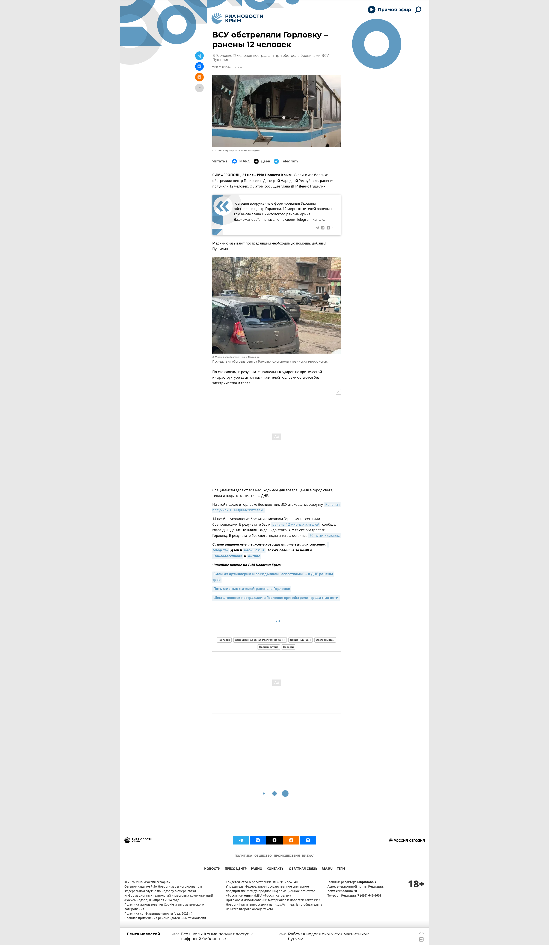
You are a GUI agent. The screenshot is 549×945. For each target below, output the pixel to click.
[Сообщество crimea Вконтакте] (258, 840)
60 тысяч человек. (324, 535)
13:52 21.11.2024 (221, 67)
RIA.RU (327, 869)
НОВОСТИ (212, 869)
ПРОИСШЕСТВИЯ (287, 856)
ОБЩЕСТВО (263, 856)
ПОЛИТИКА (243, 856)
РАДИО (256, 869)
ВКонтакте (254, 550)
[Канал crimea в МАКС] (308, 840)
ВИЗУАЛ (308, 856)
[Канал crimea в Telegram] (241, 840)
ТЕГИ (341, 869)
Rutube (254, 556)
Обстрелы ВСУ (325, 639)
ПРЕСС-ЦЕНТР (236, 869)
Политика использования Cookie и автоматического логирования (164, 907)
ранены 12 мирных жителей (295, 524)
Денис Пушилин (300, 639)
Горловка (224, 639)
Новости (288, 646)
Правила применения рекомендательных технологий (165, 918)
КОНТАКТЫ (276, 869)
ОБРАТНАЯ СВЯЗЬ (303, 869)
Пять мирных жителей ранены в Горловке (251, 589)
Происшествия (268, 646)
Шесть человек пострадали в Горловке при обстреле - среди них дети (276, 598)
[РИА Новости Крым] (237, 18)
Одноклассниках (227, 556)
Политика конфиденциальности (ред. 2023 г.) (158, 913)
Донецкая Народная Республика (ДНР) (260, 639)
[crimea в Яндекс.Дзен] (274, 840)
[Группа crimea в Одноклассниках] (291, 840)
